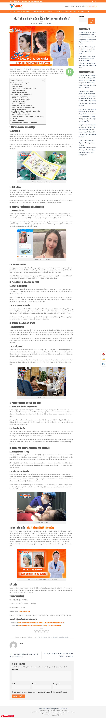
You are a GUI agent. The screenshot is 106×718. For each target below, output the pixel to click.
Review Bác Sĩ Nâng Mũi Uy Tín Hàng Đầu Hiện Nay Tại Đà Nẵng (87, 85)
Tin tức (82, 11)
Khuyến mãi (51, 11)
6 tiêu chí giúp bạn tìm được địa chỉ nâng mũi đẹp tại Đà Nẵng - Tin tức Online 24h (87, 78)
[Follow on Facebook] (92, 1)
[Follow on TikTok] (94, 1)
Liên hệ (87, 11)
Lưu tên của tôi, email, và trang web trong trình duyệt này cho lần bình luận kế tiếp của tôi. (40, 692)
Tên (13, 684)
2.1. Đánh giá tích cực (19, 90)
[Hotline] (103, 354)
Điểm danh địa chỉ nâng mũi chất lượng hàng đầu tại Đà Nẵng (87, 65)
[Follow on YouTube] (95, 1)
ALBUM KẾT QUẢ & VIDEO (62, 11)
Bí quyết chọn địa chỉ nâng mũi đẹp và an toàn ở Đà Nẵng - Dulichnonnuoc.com (87, 111)
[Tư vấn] (103, 359)
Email (34, 684)
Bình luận (15, 669)
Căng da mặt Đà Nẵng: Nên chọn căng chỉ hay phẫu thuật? (87, 42)
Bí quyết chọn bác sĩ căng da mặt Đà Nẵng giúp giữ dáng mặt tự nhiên (87, 58)
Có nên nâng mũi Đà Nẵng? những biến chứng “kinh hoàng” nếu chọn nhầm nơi (87, 35)
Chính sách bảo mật (44, 708)
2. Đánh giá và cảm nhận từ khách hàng (24, 88)
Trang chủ (12, 11)
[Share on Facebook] (35, 631)
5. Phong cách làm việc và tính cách (22, 105)
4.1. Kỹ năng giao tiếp (19, 101)
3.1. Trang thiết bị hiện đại (20, 96)
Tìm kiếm (81, 16)
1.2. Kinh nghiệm (18, 86)
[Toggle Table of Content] (42, 80)
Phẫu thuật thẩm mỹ (23, 11)
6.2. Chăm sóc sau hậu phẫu (22, 114)
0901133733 (8, 716)
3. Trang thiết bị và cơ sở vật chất (22, 94)
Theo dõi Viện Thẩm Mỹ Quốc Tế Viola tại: (25, 122)
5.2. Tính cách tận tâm (20, 109)
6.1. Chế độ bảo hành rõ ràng (21, 113)
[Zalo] (103, 364)
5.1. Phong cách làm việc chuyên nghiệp (24, 107)
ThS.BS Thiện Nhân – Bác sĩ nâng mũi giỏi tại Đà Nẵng (28, 117)
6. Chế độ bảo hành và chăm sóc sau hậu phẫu (26, 111)
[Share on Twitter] (38, 631)
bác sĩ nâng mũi (53, 637)
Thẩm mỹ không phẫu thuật (38, 11)
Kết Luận (14, 118)
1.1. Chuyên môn (18, 84)
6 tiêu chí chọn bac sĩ (43, 637)
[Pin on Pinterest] (44, 631)
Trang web (56, 684)
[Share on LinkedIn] (47, 631)
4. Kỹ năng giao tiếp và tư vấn (21, 100)
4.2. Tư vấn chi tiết (19, 103)
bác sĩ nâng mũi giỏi (63, 637)
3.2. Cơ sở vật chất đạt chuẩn (22, 98)
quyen (50, 23)
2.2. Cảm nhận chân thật (20, 92)
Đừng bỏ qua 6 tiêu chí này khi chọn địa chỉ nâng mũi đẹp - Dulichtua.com (87, 127)
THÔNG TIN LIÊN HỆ (18, 120)
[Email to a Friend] (41, 631)
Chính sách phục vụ (56, 708)
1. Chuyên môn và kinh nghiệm (21, 83)
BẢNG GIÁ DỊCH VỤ (74, 11)
